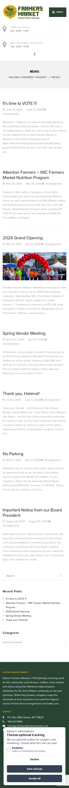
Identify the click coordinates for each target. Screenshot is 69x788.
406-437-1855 (14, 721)
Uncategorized (11, 114)
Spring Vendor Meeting (24, 333)
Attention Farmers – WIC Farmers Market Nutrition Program (33, 175)
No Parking (13, 453)
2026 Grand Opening (23, 238)
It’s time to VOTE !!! (20, 103)
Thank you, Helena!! (21, 393)
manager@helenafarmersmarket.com (27, 726)
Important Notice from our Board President (32, 513)
